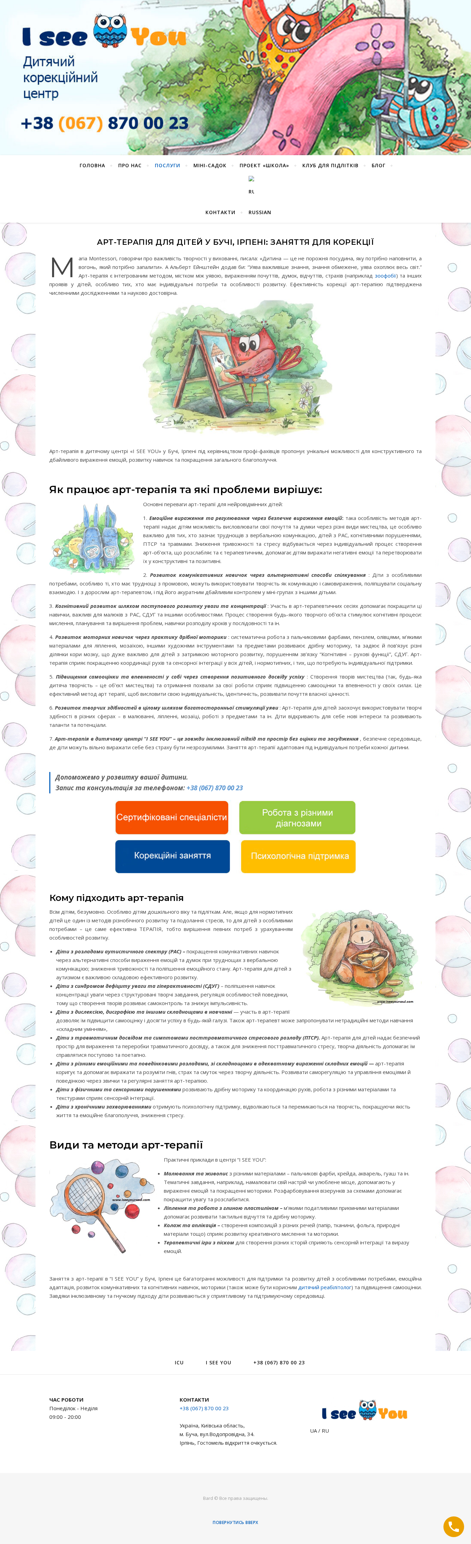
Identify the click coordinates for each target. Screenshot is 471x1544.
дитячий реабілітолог (324, 1287)
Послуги (167, 165)
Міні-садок (210, 165)
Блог (378, 165)
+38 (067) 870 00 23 (215, 787)
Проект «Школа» (264, 165)
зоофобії (385, 275)
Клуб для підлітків (330, 165)
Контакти (221, 212)
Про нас (130, 165)
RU (325, 1430)
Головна (92, 165)
